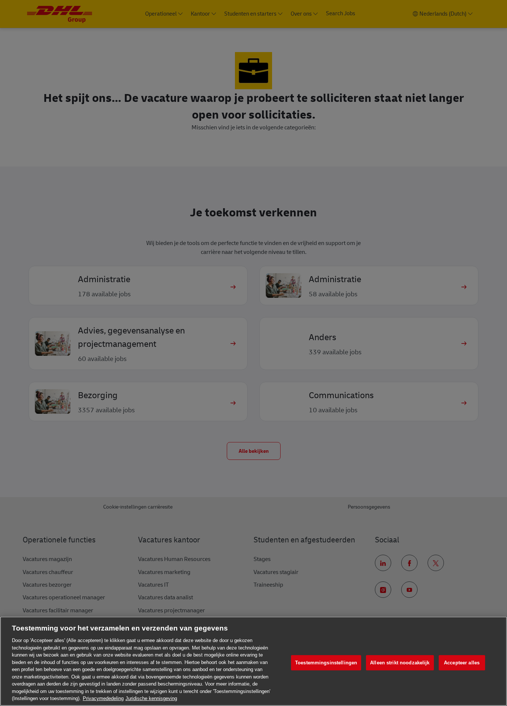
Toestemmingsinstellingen (326, 662)
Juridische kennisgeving (151, 698)
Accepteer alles (462, 662)
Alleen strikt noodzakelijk (399, 662)
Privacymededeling (103, 698)
